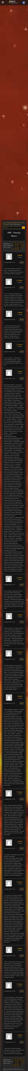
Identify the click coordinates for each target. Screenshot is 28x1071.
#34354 (21, 889)
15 (14, 249)
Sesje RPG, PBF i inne (17, 222)
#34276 (21, 262)
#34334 (21, 799)
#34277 (21, 287)
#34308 (21, 378)
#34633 (21, 991)
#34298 (21, 319)
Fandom (9, 222)
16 (17, 249)
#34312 (21, 584)
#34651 (21, 1042)
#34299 (21, 351)
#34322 (21, 659)
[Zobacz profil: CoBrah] (9, 256)
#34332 (21, 703)
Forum (4, 222)
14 (22, 246)
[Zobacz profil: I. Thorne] (8, 281)
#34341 (21, 848)
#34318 (21, 622)
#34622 (21, 955)
